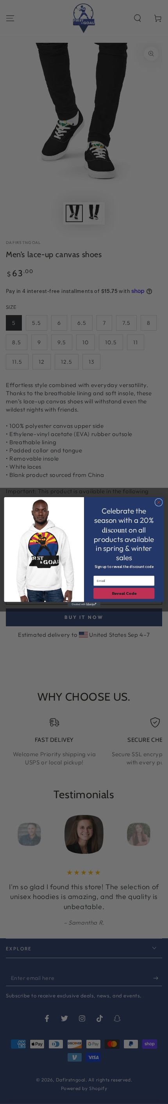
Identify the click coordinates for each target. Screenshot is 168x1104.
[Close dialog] (158, 502)
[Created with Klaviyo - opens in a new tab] (84, 604)
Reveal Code (124, 594)
